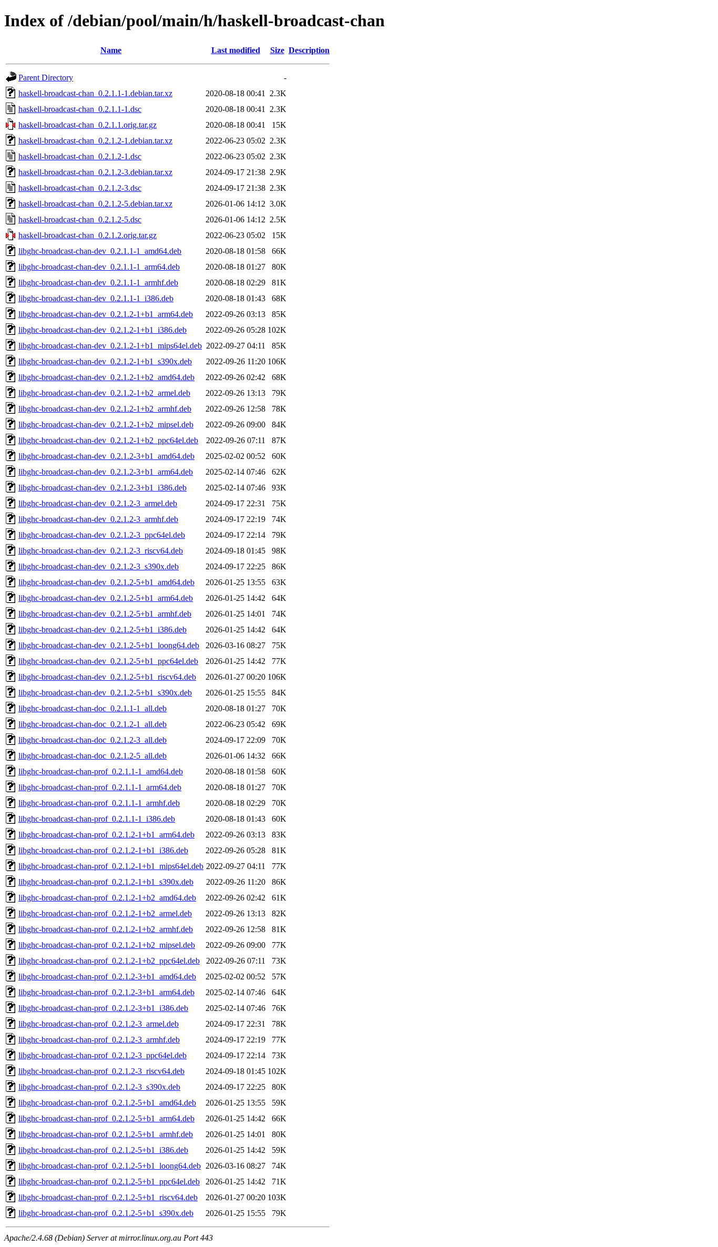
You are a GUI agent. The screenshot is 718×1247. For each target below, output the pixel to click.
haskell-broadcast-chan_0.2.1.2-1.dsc (79, 156)
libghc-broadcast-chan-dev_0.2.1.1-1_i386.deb (95, 298)
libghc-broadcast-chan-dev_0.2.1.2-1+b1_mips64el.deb (110, 345)
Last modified (235, 50)
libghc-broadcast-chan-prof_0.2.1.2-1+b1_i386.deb (103, 850)
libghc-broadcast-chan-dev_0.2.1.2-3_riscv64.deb (100, 550)
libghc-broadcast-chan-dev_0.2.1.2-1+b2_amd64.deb (106, 377)
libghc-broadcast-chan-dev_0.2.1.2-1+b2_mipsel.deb (105, 424)
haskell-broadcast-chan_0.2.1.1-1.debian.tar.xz (95, 93)
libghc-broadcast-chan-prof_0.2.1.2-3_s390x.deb (99, 1086)
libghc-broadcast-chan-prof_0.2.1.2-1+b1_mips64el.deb (110, 866)
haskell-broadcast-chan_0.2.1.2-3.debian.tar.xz (95, 172)
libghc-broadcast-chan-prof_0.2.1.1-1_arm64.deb (99, 787)
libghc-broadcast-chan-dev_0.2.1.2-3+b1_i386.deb (102, 487)
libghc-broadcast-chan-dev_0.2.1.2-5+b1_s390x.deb (105, 692)
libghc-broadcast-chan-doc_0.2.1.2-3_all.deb (92, 739)
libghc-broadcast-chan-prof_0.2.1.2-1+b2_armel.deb (105, 913)
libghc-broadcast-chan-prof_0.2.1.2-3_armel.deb (98, 1023)
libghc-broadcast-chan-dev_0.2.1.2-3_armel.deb (97, 503)
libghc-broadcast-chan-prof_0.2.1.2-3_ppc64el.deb (102, 1055)
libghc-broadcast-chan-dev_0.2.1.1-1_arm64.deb (99, 266)
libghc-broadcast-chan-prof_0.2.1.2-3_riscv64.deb (101, 1071)
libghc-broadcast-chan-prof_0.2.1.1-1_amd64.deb (100, 771)
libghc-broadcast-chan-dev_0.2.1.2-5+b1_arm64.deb (105, 598)
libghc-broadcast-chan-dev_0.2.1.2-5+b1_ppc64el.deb (108, 661)
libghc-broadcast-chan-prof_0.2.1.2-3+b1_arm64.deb (106, 992)
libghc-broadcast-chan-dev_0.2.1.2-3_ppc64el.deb (101, 534)
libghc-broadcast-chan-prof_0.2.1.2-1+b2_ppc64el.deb (109, 960)
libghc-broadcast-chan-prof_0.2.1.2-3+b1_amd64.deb (107, 976)
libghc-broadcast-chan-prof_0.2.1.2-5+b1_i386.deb (103, 1150)
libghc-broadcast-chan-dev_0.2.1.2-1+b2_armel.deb (104, 393)
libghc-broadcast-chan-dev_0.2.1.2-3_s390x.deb (98, 566)
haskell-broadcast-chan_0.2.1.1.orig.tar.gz (87, 124)
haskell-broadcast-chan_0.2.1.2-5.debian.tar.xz (95, 203)
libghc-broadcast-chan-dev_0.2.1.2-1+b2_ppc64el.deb (108, 440)
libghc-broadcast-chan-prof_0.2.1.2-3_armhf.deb (99, 1039)
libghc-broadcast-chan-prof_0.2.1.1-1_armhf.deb (99, 803)
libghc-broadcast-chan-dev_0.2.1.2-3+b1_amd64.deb (106, 456)
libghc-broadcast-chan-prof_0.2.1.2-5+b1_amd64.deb (107, 1102)
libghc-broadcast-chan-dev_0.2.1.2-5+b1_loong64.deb (108, 645)
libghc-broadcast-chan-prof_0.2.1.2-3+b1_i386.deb (103, 1008)
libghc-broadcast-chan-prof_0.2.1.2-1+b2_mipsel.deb (106, 945)
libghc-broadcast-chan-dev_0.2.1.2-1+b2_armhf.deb (104, 408)
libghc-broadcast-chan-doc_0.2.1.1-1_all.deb (92, 708)
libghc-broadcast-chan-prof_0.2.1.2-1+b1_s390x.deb (105, 881)
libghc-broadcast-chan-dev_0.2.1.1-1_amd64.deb (99, 251)
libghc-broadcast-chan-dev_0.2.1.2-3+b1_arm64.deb (105, 471)
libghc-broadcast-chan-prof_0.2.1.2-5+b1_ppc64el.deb (109, 1181)
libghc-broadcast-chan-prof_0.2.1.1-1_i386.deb (96, 818)
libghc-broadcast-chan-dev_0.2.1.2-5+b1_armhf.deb (104, 613)
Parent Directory (45, 77)
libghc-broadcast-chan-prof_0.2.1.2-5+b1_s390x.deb (105, 1213)
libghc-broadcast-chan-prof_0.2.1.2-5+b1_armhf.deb (105, 1134)
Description (309, 50)
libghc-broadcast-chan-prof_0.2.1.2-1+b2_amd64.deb (107, 897)
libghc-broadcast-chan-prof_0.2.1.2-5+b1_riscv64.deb (108, 1197)
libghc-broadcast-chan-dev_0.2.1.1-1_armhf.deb (98, 282)
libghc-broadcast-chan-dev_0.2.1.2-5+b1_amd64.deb (106, 582)
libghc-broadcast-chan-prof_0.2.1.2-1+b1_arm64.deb (106, 834)
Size (277, 50)
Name (110, 50)
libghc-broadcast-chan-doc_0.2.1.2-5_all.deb (92, 755)
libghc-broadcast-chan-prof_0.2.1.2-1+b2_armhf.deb (105, 929)
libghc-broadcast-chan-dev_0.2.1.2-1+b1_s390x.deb (105, 361)
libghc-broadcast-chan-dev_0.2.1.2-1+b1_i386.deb (102, 329)
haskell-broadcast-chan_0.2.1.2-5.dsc (79, 219)
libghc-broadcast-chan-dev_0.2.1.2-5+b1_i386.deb (102, 629)
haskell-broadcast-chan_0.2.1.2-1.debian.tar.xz (95, 140)
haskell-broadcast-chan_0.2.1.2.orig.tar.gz (87, 235)
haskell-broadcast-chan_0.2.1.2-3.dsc (79, 187)
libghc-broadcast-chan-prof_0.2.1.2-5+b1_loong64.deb (109, 1165)
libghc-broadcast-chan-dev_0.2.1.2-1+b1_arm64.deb (105, 314)
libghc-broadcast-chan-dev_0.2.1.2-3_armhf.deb (98, 519)
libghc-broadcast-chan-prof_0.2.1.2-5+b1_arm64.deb (106, 1118)
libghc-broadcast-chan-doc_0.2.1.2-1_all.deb (92, 724)
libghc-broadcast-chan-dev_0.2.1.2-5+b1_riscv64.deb (107, 676)
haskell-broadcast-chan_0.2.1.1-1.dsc (79, 109)
